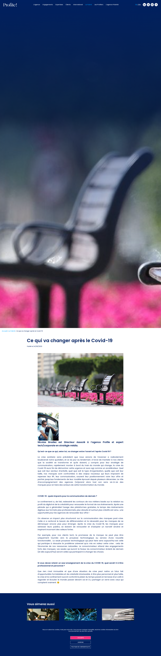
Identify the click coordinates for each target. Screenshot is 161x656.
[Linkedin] (144, 4)
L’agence (36, 5)
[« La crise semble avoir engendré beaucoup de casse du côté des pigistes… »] (118, 620)
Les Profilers (98, 5)
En (139, 5)
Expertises (59, 5)
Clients (68, 5)
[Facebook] (156, 4)
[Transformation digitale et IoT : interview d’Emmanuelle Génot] (80, 620)
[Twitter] (148, 4)
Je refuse (80, 642)
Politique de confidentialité (80, 647)
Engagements (48, 5)
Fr (136, 5)
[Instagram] (152, 4)
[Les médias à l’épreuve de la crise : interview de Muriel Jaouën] (43, 620)
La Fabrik (88, 5)
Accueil (4, 331)
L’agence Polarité (112, 5)
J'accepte (80, 638)
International (78, 5)
